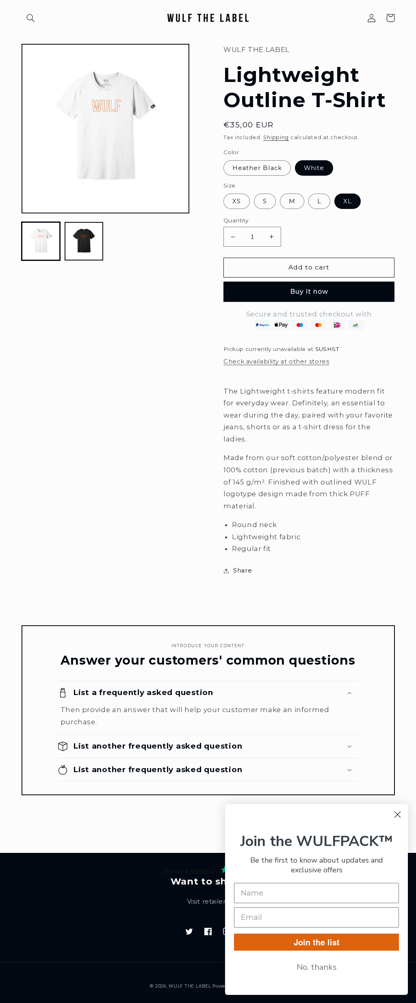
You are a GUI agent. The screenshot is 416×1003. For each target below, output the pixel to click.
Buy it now (309, 291)
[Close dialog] (397, 814)
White (314, 168)
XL (347, 201)
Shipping (276, 137)
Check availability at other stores (276, 361)
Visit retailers (208, 901)
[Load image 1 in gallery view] (41, 241)
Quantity (235, 220)
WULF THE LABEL (190, 986)
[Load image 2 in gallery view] (84, 241)
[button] (31, 18)
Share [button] (242, 570)
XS (236, 201)
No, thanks (317, 967)
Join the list (317, 942)
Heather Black (257, 168)
